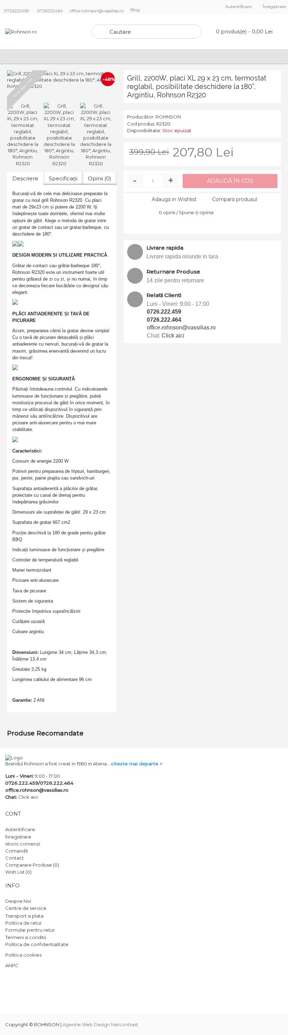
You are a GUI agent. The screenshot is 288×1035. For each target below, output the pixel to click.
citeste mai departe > (137, 763)
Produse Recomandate (45, 733)
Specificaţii (63, 178)
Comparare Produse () (32, 865)
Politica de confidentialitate (36, 944)
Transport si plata (24, 916)
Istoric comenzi (22, 844)
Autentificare (20, 829)
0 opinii (167, 212)
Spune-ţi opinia (196, 212)
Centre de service (25, 908)
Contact (14, 858)
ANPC (12, 965)
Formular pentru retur (30, 930)
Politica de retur (23, 923)
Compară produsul (234, 199)
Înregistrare (18, 837)
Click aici (173, 336)
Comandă (16, 851)
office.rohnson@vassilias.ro (181, 327)
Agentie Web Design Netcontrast (100, 1024)
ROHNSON (168, 117)
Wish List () (18, 872)
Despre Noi (18, 901)
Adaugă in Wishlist (174, 199)
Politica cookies (23, 955)
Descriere (25, 178)
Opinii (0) (99, 178)
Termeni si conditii (25, 937)
